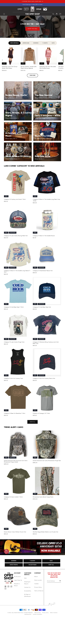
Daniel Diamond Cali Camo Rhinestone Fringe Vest (47, 460)
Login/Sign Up (18, 580)
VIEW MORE (32, 75)
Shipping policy (27, 614)
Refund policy (38, 612)
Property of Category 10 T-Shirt (41, 413)
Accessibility (27, 590)
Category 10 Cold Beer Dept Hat (42, 307)
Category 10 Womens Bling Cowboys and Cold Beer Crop (46, 343)
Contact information (37, 614)
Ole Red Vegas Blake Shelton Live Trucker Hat (45, 532)
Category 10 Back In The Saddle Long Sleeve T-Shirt (17, 271)
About (36, 576)
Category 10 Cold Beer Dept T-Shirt (14, 307)
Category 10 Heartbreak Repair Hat (43, 270)
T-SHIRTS (32, 560)
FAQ (25, 578)
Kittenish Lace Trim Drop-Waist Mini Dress (10, 67)
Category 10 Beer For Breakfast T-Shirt (14, 413)
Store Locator (38, 580)
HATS (51, 560)
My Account (17, 576)
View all (32, 421)
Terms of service (53, 612)
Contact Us (27, 587)
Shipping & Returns (27, 582)
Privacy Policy (38, 587)
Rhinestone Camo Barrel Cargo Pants (43, 497)
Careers (36, 583)
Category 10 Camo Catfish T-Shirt (13, 497)
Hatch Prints (14, 564)
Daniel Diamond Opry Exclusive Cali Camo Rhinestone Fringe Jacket (15, 461)
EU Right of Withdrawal (27, 595)
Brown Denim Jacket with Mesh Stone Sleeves (29, 67)
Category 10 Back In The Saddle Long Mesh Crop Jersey (46, 200)
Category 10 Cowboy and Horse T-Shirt (15, 199)
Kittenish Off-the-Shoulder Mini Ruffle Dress (48, 67)
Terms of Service (38, 590)
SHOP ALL (51, 564)
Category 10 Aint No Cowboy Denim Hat (44, 378)
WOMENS (13, 560)
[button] (4, 14)
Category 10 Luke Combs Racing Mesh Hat (16, 235)
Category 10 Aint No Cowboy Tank (13, 378)
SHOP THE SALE (32, 28)
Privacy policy (45, 612)
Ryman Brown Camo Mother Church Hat (15, 532)
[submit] (60, 581)
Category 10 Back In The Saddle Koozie (44, 235)
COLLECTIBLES (32, 564)
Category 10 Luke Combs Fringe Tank (14, 342)
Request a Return (17, 584)
